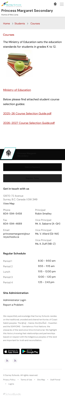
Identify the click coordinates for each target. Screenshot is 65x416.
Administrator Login (14, 300)
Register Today (32, 178)
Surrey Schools (12, 375)
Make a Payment (32, 167)
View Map (9, 203)
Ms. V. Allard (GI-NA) (47, 233)
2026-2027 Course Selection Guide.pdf (29, 123)
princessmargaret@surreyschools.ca (16, 235)
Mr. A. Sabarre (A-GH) (47, 223)
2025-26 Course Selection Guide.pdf (27, 113)
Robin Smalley (43, 213)
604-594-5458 (12, 213)
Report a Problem (13, 304)
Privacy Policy (9, 380)
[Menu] (62, 4)
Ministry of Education (17, 90)
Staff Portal (55, 380)
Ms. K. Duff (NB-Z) (45, 243)
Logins (11, 384)
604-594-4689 (12, 223)
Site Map (41, 380)
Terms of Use (26, 380)
